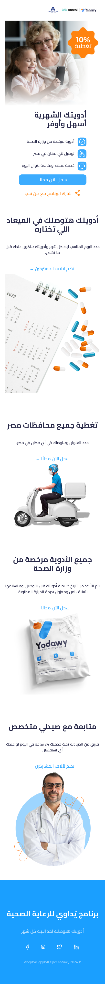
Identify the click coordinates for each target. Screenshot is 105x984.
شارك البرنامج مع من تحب (48, 193)
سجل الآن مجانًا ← (53, 459)
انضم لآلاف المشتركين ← (52, 268)
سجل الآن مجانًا (52, 180)
